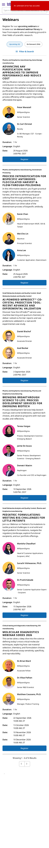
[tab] (15, 44)
